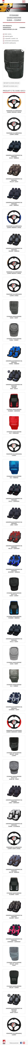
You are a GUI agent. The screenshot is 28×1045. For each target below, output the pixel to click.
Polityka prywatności (14, 1043)
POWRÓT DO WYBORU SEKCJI (11, 86)
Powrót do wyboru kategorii (12, 83)
